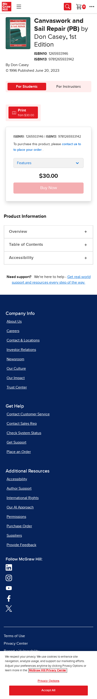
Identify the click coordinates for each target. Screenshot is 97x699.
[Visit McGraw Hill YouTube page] (9, 588)
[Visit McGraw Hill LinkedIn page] (9, 567)
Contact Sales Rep (22, 423)
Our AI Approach (20, 507)
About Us (14, 321)
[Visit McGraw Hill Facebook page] (9, 598)
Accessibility (21, 258)
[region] (48, 675)
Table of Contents (26, 244)
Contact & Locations (23, 340)
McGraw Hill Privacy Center (47, 670)
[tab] (23, 113)
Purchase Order (19, 526)
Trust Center (17, 387)
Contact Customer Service (28, 414)
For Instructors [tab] (68, 86)
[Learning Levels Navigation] (19, 6)
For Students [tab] (27, 86)
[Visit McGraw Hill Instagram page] (9, 578)
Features (24, 163)
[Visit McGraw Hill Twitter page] (9, 608)
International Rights (23, 498)
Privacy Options (49, 681)
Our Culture (16, 368)
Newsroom (15, 359)
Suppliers (14, 535)
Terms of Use (14, 636)
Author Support (19, 488)
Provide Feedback (21, 545)
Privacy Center (16, 643)
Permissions (16, 517)
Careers (13, 331)
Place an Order (19, 452)
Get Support (16, 442)
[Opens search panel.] (67, 6)
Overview (18, 232)
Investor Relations (21, 350)
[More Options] (92, 6)
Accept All (48, 690)
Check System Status (24, 433)
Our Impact (16, 378)
